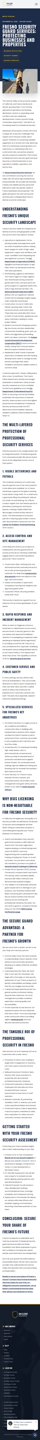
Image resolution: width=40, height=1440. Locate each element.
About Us (7, 1330)
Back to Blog (8, 17)
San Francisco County (11, 1396)
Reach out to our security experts (19, 1158)
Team (6, 1339)
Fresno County (9, 1408)
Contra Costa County (11, 1402)
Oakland (7, 1393)
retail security (17, 1019)
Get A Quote (8, 1336)
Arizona (6, 1423)
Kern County (8, 1411)
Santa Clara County (10, 1387)
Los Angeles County (10, 1372)
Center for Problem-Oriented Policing (18, 524)
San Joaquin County (10, 1417)
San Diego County (10, 1384)
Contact (6, 1356)
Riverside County (9, 1378)
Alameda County (9, 1390)
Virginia (6, 1426)
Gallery (6, 1353)
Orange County (9, 1375)
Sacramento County (10, 1405)
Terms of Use (8, 1362)
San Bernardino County (11, 1381)
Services (7, 1333)
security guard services (20, 658)
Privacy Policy (8, 1359)
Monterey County (9, 1414)
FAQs (5, 1350)
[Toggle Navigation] (36, 4)
